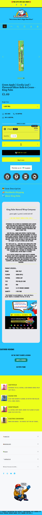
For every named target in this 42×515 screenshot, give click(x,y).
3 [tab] (21, 78)
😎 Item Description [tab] (11, 188)
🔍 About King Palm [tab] (11, 196)
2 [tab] (19, 78)
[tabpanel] (21, 56)
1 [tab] (18, 78)
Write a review (21, 360)
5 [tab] (23, 78)
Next (39, 57)
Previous (3, 57)
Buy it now (21, 160)
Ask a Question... (9, 117)
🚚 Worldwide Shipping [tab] (13, 192)
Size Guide (7, 114)
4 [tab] (22, 78)
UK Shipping (19, 114)
